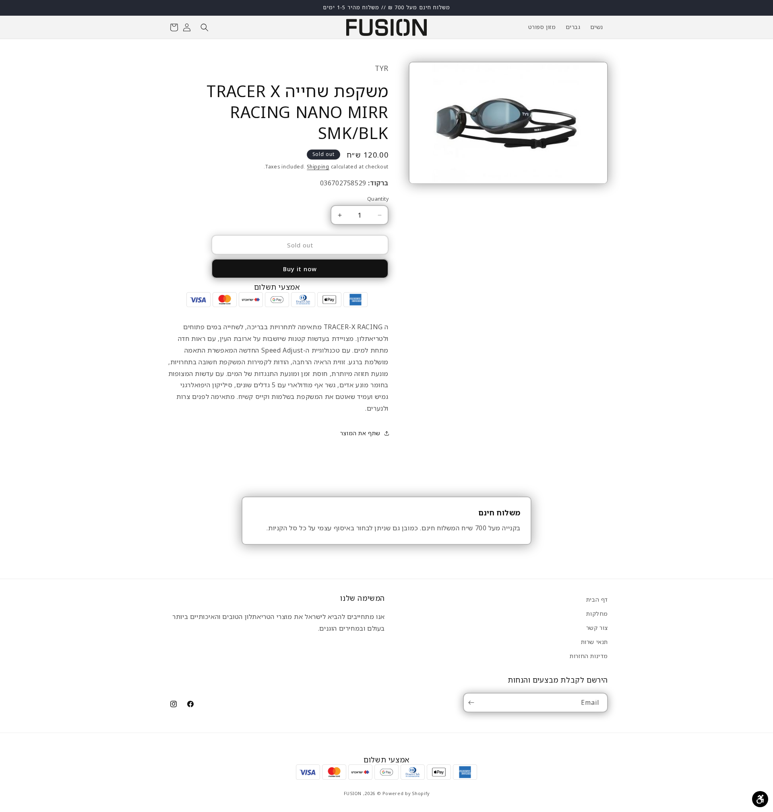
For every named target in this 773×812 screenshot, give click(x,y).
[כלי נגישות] (760, 799)
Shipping (318, 166)
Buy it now (300, 269)
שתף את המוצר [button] (360, 433)
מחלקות (597, 613)
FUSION (353, 793)
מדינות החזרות (589, 656)
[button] (204, 27)
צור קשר (597, 627)
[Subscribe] (473, 702)
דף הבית (597, 599)
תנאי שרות (594, 642)
